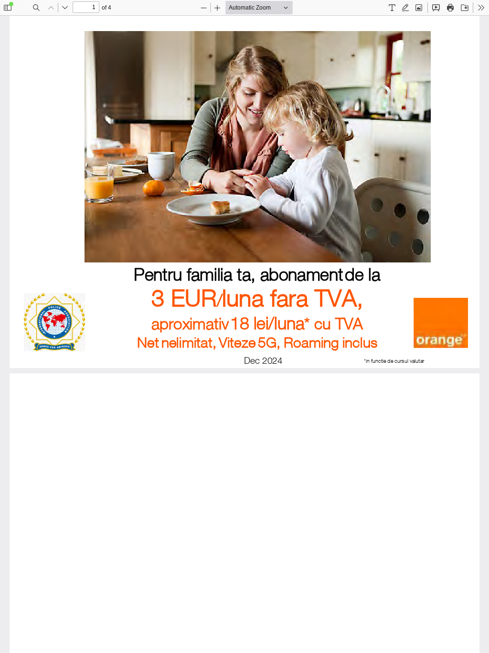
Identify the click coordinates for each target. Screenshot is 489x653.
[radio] (392, 7)
